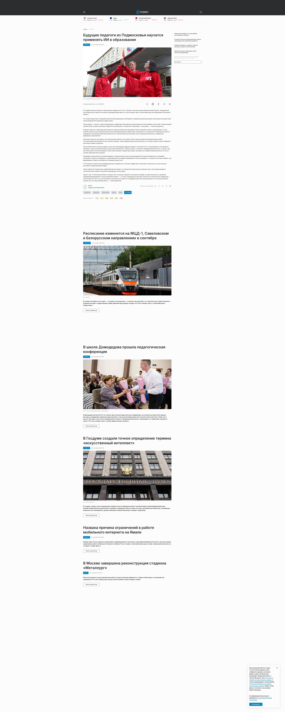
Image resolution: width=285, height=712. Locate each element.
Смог (120, 192)
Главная (85, 29)
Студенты (87, 192)
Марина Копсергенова (96, 187)
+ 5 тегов (128, 192)
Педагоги (96, 192)
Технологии (105, 192)
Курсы (114, 192)
